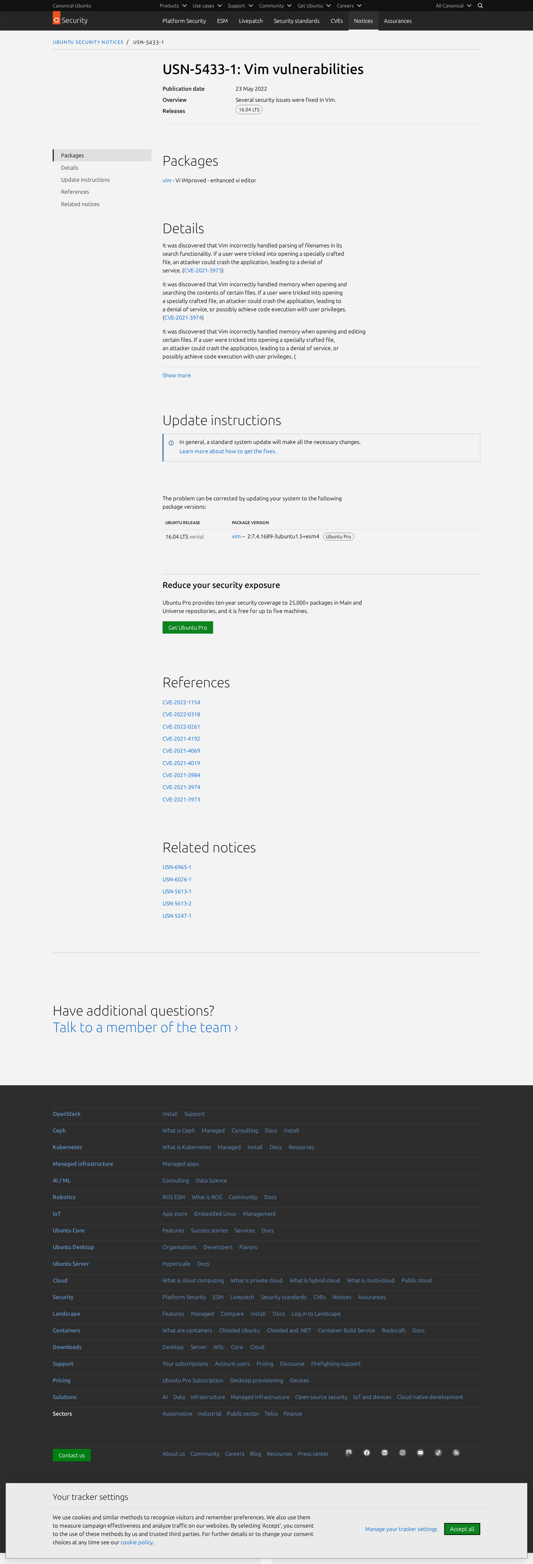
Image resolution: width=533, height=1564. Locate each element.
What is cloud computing (193, 1280)
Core (237, 1347)
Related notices (80, 204)
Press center (313, 1453)
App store (175, 1213)
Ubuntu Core (69, 1230)
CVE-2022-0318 (181, 714)
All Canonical (450, 5)
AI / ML (62, 1180)
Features (173, 1230)
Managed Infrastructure (260, 1397)
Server (199, 1347)
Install (170, 1114)
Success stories (209, 1230)
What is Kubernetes (187, 1147)
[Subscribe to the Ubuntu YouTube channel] (422, 1454)
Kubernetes (67, 1147)
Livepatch (251, 21)
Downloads (67, 1347)
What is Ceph (179, 1130)
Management (259, 1213)
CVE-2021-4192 (181, 738)
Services (245, 1230)
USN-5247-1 (177, 915)
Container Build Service (346, 1330)
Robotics (64, 1197)
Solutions (64, 1397)
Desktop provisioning (256, 1380)
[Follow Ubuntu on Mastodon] (350, 1454)
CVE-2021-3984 (181, 775)
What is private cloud (257, 1280)
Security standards (297, 21)
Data (179, 1397)
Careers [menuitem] (345, 5)
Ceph (59, 1130)
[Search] (480, 5)
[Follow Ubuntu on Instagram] (404, 1454)
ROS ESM (174, 1197)
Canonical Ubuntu (72, 5)
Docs (271, 1130)
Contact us (72, 1455)
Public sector (243, 1413)
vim (167, 180)
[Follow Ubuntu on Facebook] (368, 1454)
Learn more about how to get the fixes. (228, 451)
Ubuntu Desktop (73, 1247)
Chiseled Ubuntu (239, 1330)
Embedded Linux (215, 1213)
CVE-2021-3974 (183, 317)
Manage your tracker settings (401, 1529)
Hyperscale (176, 1263)
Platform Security (184, 21)
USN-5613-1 (177, 891)
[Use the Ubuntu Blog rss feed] (458, 1454)
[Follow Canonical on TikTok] (440, 1454)
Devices (299, 1380)
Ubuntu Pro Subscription (193, 1380)
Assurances (398, 21)
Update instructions (85, 179)
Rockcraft (394, 1330)
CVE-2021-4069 (181, 750)
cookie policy (137, 1542)
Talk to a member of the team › (145, 1027)
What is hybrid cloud (315, 1280)
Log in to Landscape (316, 1313)
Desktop (173, 1347)
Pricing (265, 1363)
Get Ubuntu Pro (187, 627)
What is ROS (207, 1197)
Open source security (321, 1397)
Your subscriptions (185, 1363)
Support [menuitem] (236, 5)
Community (243, 1197)
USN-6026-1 (177, 879)
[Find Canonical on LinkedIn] (386, 1454)
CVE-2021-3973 (203, 270)
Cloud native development (430, 1397)
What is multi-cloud (371, 1280)
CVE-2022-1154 (181, 702)
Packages (72, 155)
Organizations (180, 1247)
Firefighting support (336, 1363)
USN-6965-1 (177, 867)
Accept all (462, 1529)
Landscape (66, 1313)
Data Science (211, 1180)
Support (194, 1114)
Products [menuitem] (169, 5)
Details (69, 167)
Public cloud (417, 1280)
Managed (213, 1130)
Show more (177, 375)
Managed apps (181, 1164)
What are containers (187, 1330)
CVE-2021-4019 (181, 763)
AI (165, 1397)
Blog (255, 1453)
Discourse (292, 1363)
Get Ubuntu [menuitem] (310, 5)
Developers (218, 1247)
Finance (292, 1413)
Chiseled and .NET (289, 1330)
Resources (301, 1147)
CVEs (337, 21)
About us (174, 1453)
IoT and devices (372, 1397)
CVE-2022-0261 (181, 726)
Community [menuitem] (271, 5)
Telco (271, 1413)
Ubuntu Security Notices (88, 42)
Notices (363, 21)
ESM (222, 21)
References (75, 191)
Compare (232, 1313)
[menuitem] (454, 5)
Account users (232, 1363)
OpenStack (67, 1114)
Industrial (209, 1413)
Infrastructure (208, 1397)
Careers (234, 1453)
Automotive (177, 1413)
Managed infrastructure (83, 1164)
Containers (66, 1330)
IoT (57, 1213)
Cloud (60, 1280)
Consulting (245, 1130)
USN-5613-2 (177, 903)
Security (63, 1297)
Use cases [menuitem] (203, 5)
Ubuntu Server (71, 1263)
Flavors (248, 1247)
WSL (218, 1347)
